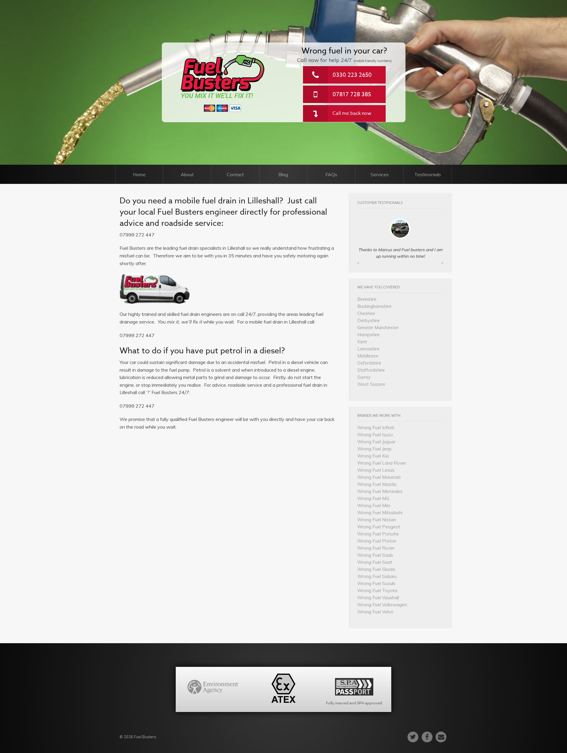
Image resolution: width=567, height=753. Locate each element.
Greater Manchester (378, 327)
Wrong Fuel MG (373, 498)
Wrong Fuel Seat (374, 562)
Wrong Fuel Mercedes (380, 491)
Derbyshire (368, 320)
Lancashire (368, 349)
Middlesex (367, 356)
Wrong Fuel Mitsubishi (380, 512)
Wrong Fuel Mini (373, 505)
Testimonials (427, 174)
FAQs (331, 174)
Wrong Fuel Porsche (378, 534)
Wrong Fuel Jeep (374, 449)
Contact (235, 174)
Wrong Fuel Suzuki (376, 583)
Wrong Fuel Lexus (376, 470)
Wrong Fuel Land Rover (381, 463)
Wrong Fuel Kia (373, 456)
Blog (283, 174)
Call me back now (352, 113)
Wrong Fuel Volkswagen (382, 604)
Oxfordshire (369, 363)
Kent (362, 341)
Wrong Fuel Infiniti (375, 427)
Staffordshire (371, 370)
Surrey (364, 377)
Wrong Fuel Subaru (377, 576)
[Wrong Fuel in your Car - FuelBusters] (223, 73)
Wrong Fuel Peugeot (378, 527)
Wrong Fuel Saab (375, 555)
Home (139, 174)
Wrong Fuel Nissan (376, 519)
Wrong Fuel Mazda (376, 484)
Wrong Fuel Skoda (376, 569)
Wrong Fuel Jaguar (376, 442)
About (187, 174)
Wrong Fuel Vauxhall (378, 597)
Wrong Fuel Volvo (375, 612)
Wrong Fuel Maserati (378, 477)
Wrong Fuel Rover (376, 548)
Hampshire (368, 334)
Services (380, 174)
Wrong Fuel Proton (376, 541)
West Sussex (371, 384)
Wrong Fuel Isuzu (375, 434)
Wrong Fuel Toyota (377, 590)
